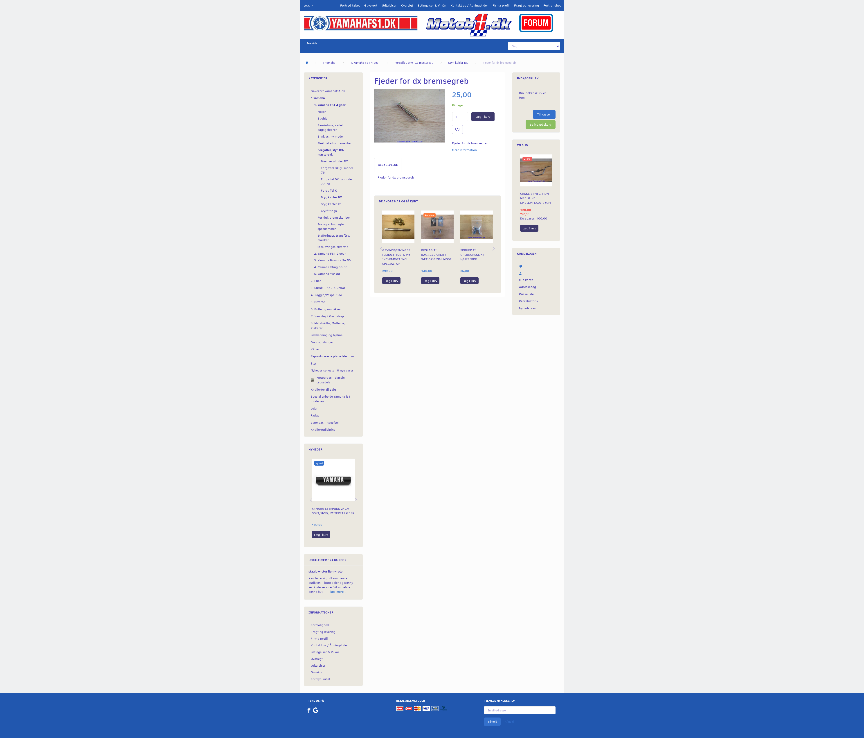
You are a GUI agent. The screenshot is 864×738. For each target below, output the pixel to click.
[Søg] (558, 46)
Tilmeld (492, 722)
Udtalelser (389, 5)
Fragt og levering (526, 5)
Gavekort (370, 5)
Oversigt (407, 5)
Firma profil (501, 5)
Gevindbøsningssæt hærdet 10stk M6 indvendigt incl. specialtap (398, 257)
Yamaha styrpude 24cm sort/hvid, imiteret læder (333, 510)
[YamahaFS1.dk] (361, 23)
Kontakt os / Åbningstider (469, 5)
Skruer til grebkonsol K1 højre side (472, 254)
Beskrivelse (388, 165)
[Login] (536, 272)
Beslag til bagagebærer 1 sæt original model (437, 254)
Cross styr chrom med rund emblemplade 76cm (535, 198)
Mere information (464, 150)
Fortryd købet (350, 5)
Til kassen (544, 114)
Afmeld (509, 722)
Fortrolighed (552, 5)
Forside (311, 43)
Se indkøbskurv (540, 124)
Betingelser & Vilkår (432, 5)
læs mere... (338, 591)
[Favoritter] (536, 266)
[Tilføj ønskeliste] (457, 129)
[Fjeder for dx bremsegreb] (409, 116)
